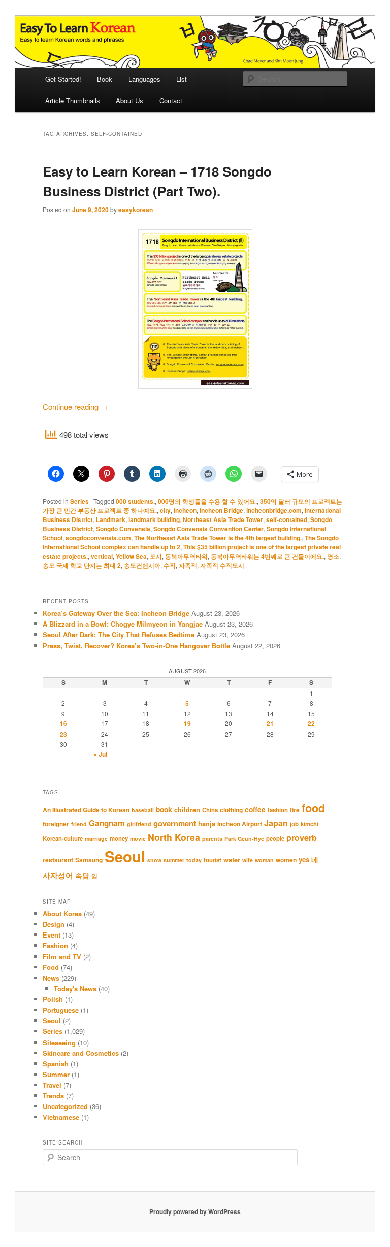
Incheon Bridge (221, 510)
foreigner (56, 823)
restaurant (58, 859)
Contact (170, 101)
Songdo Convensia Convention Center (208, 528)
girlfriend (139, 824)
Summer (56, 1074)
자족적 (188, 565)
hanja (206, 823)
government (174, 823)
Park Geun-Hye (244, 838)
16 (63, 723)
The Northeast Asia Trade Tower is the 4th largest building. (218, 537)
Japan (276, 823)
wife (247, 860)
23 (63, 734)
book (164, 809)
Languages (144, 79)
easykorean (135, 209)
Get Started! (63, 79)
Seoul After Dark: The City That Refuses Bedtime (118, 634)
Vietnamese (61, 1117)
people (275, 838)
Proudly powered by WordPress (195, 1211)
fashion (278, 810)
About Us (129, 101)
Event (51, 935)
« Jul (100, 754)
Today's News (75, 988)
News (51, 978)
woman (264, 860)
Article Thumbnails (72, 101)
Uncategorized (65, 1106)
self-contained (286, 519)
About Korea (62, 913)
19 (187, 723)
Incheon (185, 510)
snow (154, 860)
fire (295, 809)
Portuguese (61, 1010)
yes (304, 859)
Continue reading (75, 406)
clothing (231, 809)
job (294, 824)
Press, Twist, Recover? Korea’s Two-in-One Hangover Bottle (136, 645)
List (181, 79)
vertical (102, 556)
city (165, 510)
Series (79, 501)
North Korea (174, 836)
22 (311, 723)
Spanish (56, 1063)
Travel (52, 1085)
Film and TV (62, 956)
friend (79, 824)
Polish (53, 999)
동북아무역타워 (186, 556)
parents (212, 838)
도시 (156, 556)
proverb (301, 837)
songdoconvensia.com (98, 537)
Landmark (110, 519)
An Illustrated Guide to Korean (86, 809)
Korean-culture (63, 838)
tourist (212, 860)
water (231, 859)
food (313, 808)
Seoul (125, 856)
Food (51, 967)
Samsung (89, 859)
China (210, 810)
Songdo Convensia (123, 528)
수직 (170, 565)
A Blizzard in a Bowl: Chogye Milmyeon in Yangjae (123, 624)
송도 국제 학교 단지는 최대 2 (82, 565)
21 (270, 723)
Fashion (55, 945)
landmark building (154, 519)
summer (174, 860)
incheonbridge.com (274, 510)
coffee (255, 809)
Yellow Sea (131, 556)
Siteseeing (59, 1042)
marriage (96, 838)
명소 (333, 556)
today (194, 860)
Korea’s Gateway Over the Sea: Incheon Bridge (116, 613)
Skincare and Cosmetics (81, 1053)
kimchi (309, 824)
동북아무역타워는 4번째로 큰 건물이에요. (267, 556)
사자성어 (58, 875)
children (187, 809)
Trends (53, 1095)
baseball (143, 810)
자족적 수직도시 (222, 565)
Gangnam (107, 823)
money (119, 838)
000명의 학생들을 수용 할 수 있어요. (207, 501)
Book (104, 79)
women (286, 859)
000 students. (135, 501)
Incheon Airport (239, 823)
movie (138, 838)
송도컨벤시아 (142, 565)
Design (53, 924)
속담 (82, 875)
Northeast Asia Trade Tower (223, 519)
